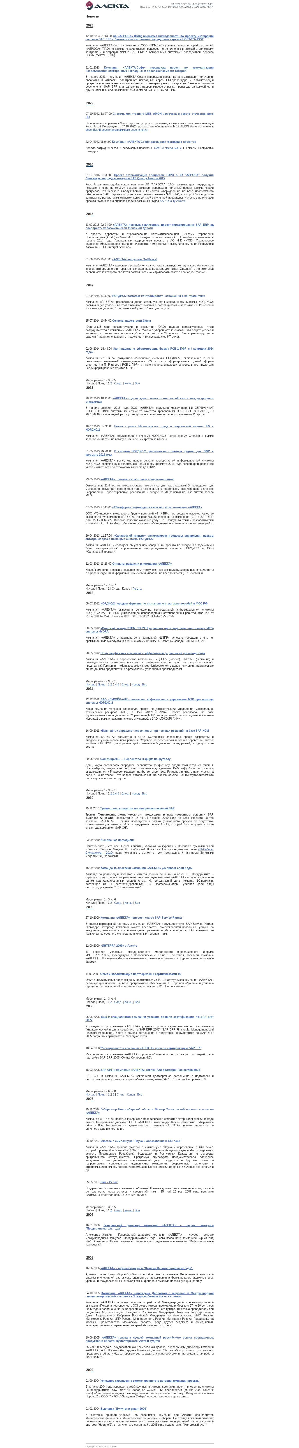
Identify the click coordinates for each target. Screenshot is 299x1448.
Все (137, 383)
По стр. (137, 588)
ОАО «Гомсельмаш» (168, 148)
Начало (90, 684)
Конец (128, 383)
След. (118, 383)
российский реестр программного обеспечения (117, 129)
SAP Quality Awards (173, 201)
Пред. (102, 684)
